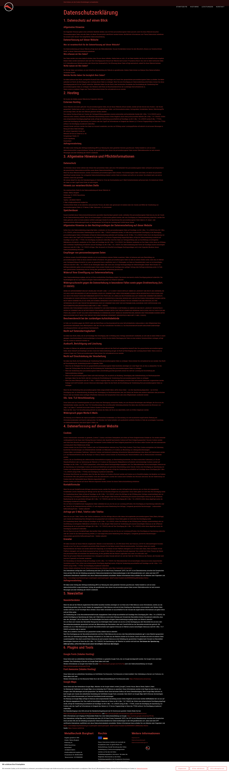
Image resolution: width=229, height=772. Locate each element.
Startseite (181, 7)
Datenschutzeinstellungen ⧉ (140, 742)
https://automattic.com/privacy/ (122, 568)
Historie (194, 7)
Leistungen (207, 7)
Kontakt (220, 7)
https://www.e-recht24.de (76, 728)
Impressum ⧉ (135, 737)
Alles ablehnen (198, 768)
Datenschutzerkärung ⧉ (138, 740)
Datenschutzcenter (142, 768)
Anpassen (182, 768)
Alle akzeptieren (217, 768)
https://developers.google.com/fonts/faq (112, 664)
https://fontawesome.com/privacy (140, 679)
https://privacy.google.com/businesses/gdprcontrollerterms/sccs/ (126, 713)
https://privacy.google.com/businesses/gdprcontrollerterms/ (83, 713)
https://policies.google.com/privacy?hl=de (77, 666)
